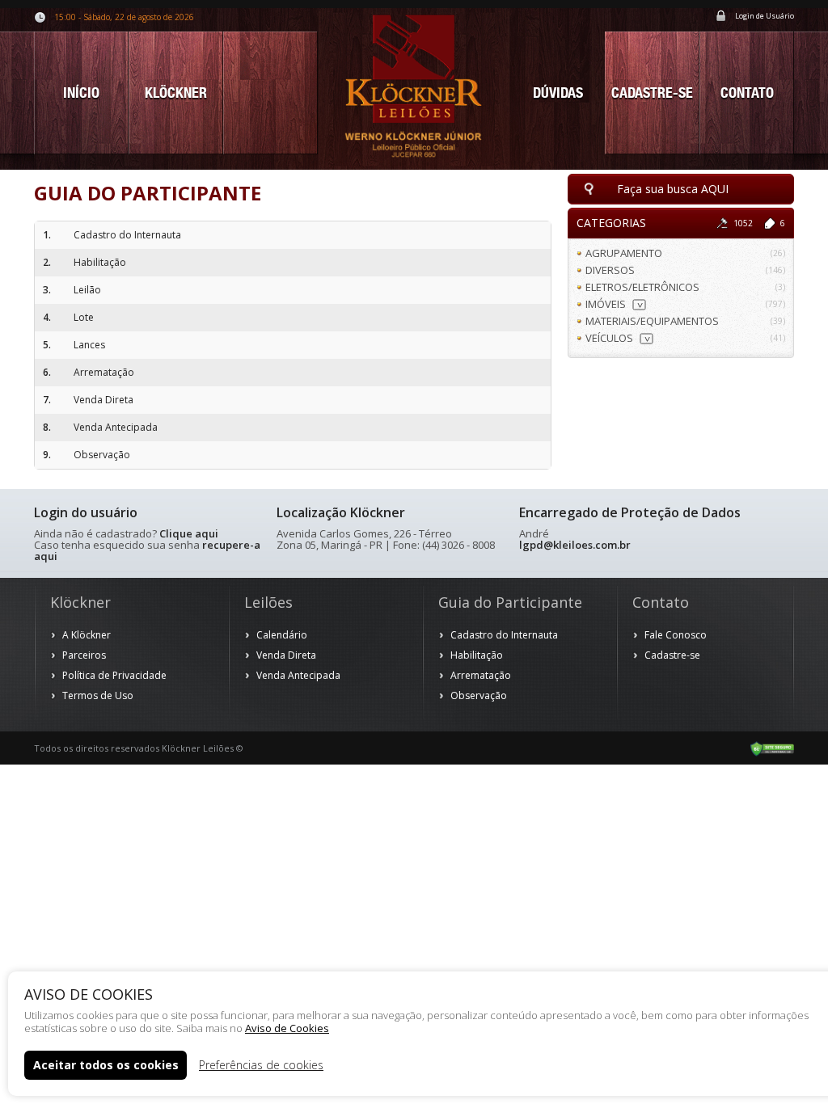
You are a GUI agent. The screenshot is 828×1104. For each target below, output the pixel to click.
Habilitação (476, 655)
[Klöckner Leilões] (414, 84)
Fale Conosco (675, 635)
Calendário (281, 635)
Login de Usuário (764, 16)
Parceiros (84, 655)
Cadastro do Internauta (504, 635)
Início (81, 92)
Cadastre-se (652, 92)
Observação (478, 695)
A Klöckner (86, 635)
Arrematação (480, 675)
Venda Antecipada (298, 675)
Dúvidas (558, 92)
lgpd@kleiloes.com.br (575, 544)
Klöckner (176, 92)
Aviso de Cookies (287, 1028)
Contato (747, 92)
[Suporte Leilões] (772, 747)
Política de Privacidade (114, 675)
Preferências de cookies (261, 1064)
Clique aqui (188, 533)
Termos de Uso (97, 695)
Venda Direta (286, 655)
